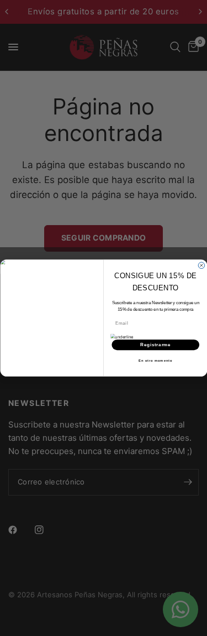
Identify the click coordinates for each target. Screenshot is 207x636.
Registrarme (155, 344)
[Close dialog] (201, 265)
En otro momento (155, 361)
